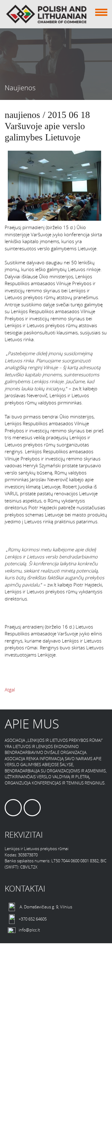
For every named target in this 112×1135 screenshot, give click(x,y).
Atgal (10, 689)
